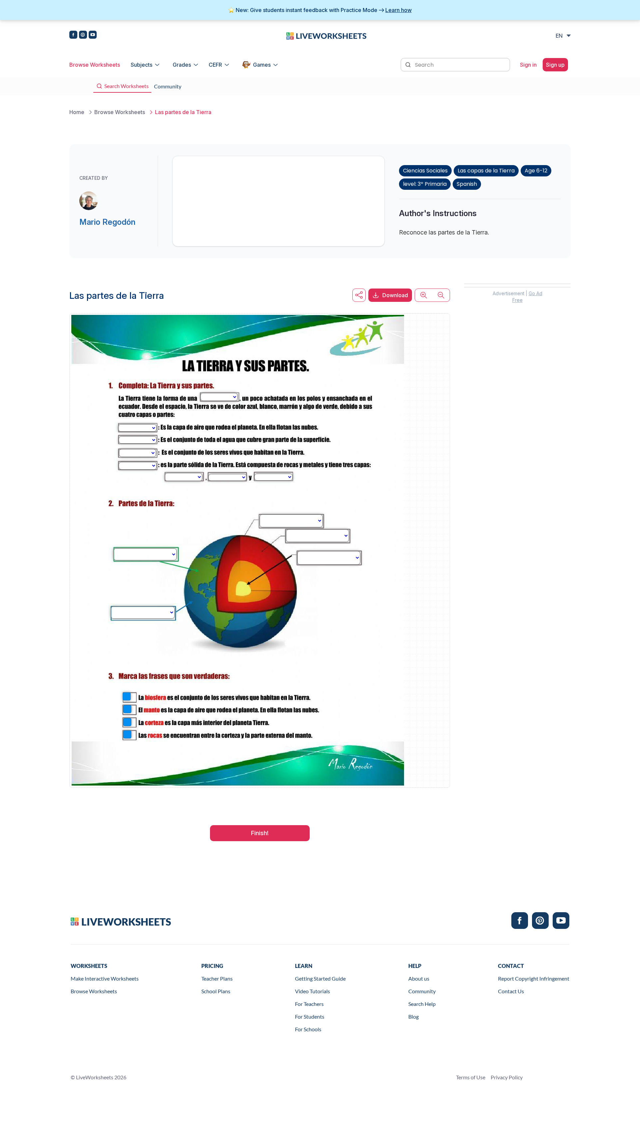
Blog (413, 1016)
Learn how (398, 10)
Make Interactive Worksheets (105, 978)
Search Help (422, 1004)
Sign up (555, 64)
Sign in (528, 64)
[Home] (326, 35)
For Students (309, 1016)
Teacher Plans (217, 978)
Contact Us (511, 991)
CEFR (215, 64)
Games (262, 64)
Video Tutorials (312, 991)
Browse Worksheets (94, 64)
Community (422, 991)
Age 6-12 (536, 170)
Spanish (467, 184)
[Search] (409, 64)
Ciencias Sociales (425, 170)
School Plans (215, 991)
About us (418, 978)
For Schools (308, 1029)
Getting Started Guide (320, 978)
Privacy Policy (507, 1077)
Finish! (260, 832)
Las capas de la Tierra (486, 170)
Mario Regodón (107, 222)
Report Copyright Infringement (533, 978)
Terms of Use (470, 1077)
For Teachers (309, 1004)
